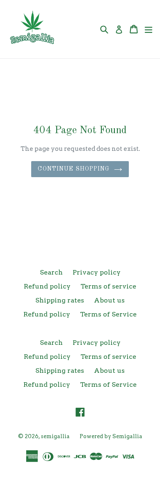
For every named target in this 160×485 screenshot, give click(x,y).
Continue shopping (74, 169)
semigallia (55, 436)
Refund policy (47, 286)
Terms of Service (108, 314)
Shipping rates (59, 300)
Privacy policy (97, 272)
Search (51, 272)
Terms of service (108, 286)
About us (109, 300)
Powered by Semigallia (111, 436)
